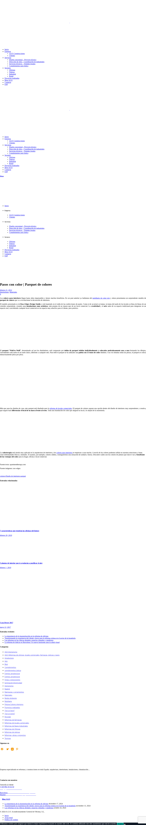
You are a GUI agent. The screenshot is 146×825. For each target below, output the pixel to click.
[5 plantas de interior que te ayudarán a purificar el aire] (17, 559)
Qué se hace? (9, 710)
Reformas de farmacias (13, 720)
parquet (23, 476)
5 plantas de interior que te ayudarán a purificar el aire (21, 563)
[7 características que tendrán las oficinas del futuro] (32, 526)
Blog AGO (6, 799)
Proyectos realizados (12, 707)
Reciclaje (8, 717)
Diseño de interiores (13, 476)
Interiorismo (8, 272)
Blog (6, 664)
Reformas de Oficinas (12, 729)
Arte (6, 661)
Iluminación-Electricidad (13, 683)
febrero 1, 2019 (5, 568)
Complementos (10, 667)
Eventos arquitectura (12, 673)
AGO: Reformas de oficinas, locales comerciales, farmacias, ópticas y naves (32, 655)
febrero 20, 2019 (6, 535)
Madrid (7, 689)
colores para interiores (64, 453)
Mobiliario (8, 701)
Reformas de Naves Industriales (16, 726)
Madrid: (18, 795)
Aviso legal (9, 818)
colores (2, 476)
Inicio (2, 272)
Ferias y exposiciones (12, 680)
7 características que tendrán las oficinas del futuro (19, 531)
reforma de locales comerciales (61, 408)
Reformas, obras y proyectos (15, 735)
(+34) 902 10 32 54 (7, 787)
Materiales (13, 292)
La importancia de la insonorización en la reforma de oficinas (26, 636)
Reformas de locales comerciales (17, 723)
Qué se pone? (10, 714)
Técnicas (8, 738)
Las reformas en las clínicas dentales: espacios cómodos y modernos (29, 640)
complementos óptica (13, 670)
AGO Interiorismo (11, 652)
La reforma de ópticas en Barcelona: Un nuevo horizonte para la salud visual (32, 642)
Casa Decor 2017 (6, 623)
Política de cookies (11, 820)
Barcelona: (18, 793)
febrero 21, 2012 (6, 290)
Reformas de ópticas (12, 732)
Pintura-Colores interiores (14, 704)
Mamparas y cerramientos (14, 692)
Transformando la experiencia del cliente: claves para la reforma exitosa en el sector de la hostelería (40, 638)
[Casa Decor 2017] (45, 618)
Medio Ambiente (11, 698)
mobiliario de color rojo (101, 298)
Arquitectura (9, 658)
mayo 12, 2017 (5, 627)
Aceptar (120, 824)
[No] (125, 824)
